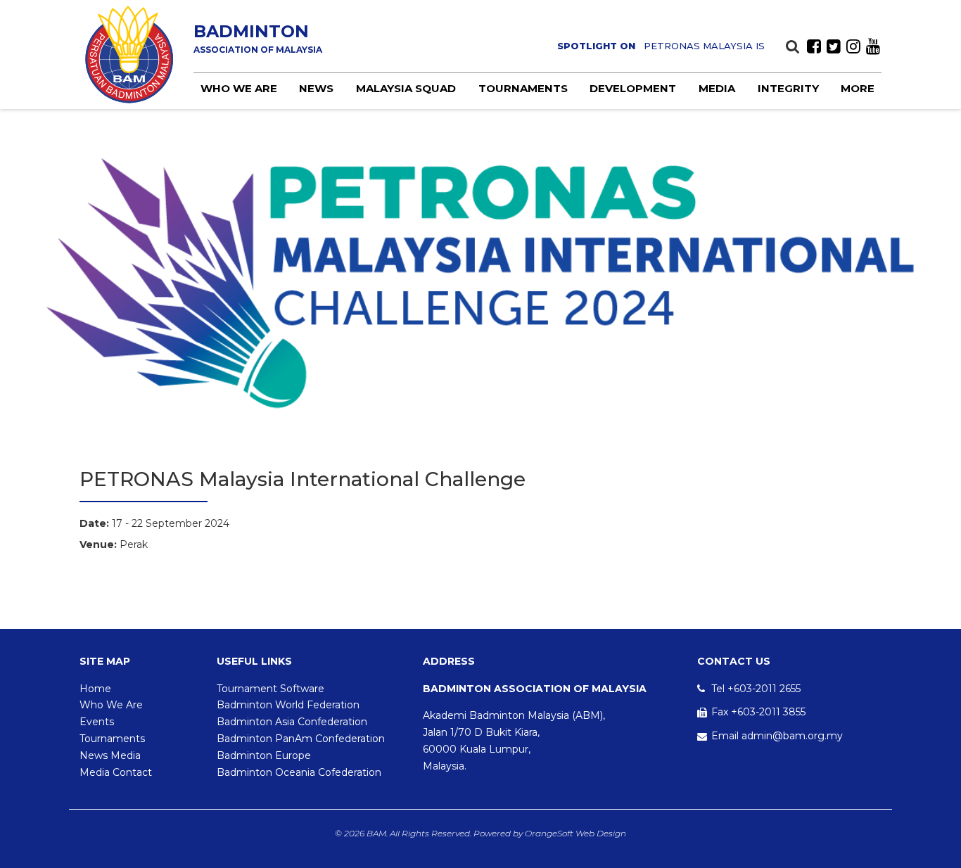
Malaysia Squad (406, 88)
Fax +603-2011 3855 (758, 712)
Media (717, 88)
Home (95, 688)
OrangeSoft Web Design (575, 833)
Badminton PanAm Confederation (301, 738)
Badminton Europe (264, 755)
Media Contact (115, 772)
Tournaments (523, 88)
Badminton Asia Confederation (292, 721)
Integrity (788, 88)
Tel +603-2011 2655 (756, 688)
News (316, 88)
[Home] (129, 54)
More (857, 88)
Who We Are (111, 704)
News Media (110, 755)
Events (96, 721)
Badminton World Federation (288, 704)
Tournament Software (270, 688)
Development (633, 88)
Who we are (239, 88)
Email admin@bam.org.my (777, 735)
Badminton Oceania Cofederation (299, 772)
